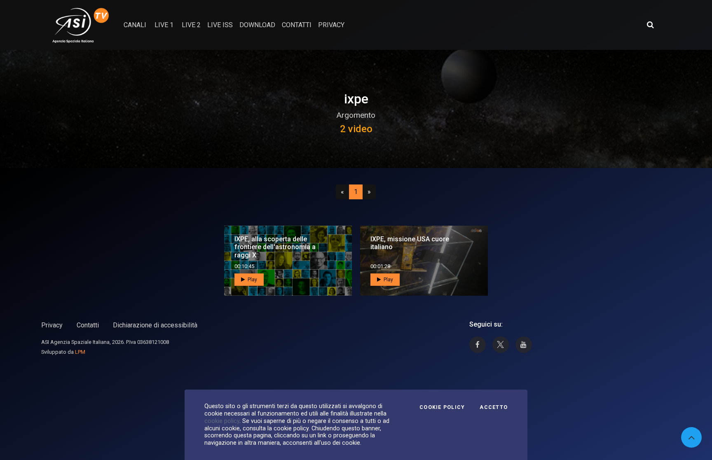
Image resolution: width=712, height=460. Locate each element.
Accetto (494, 407)
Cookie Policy (442, 407)
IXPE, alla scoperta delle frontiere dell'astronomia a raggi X (275, 247)
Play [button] (251, 280)
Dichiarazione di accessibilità (155, 325)
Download (257, 25)
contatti (297, 25)
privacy (331, 25)
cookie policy (221, 421)
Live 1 (164, 25)
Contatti (88, 325)
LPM (80, 352)
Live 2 (191, 25)
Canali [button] (135, 25)
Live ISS (220, 25)
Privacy (52, 325)
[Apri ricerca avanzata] (650, 24)
